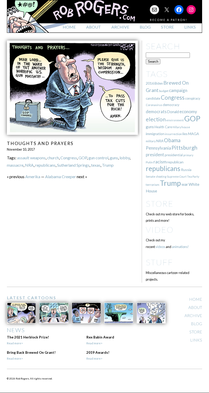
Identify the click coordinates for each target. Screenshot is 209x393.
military (151, 141)
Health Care (163, 127)
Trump (108, 165)
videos (160, 247)
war (184, 184)
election (156, 119)
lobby (125, 157)
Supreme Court (177, 176)
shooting (161, 176)
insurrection (173, 134)
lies (185, 134)
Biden (158, 83)
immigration (155, 134)
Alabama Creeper (60, 176)
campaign (178, 90)
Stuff (159, 262)
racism (159, 161)
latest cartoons (31, 297)
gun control (98, 157)
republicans (45, 165)
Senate (150, 176)
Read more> (15, 343)
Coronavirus (154, 105)
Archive (120, 26)
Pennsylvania (158, 148)
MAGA (193, 134)
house (185, 127)
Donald (173, 112)
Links (190, 26)
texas (95, 165)
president (155, 154)
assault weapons (31, 157)
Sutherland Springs (73, 165)
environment (175, 120)
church (53, 157)
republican (175, 162)
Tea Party (193, 176)
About (93, 26)
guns (114, 157)
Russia (186, 169)
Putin (149, 162)
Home (69, 26)
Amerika (32, 176)
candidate (153, 98)
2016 (150, 83)
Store (167, 26)
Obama (172, 140)
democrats (156, 111)
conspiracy (192, 98)
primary (188, 155)
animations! (180, 247)
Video (160, 229)
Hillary (177, 127)
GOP (83, 157)
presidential (174, 155)
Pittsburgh (184, 147)
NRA (29, 165)
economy (188, 111)
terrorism (152, 185)
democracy (171, 105)
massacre (15, 165)
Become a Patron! (168, 19)
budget (163, 91)
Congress (68, 157)
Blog (145, 26)
